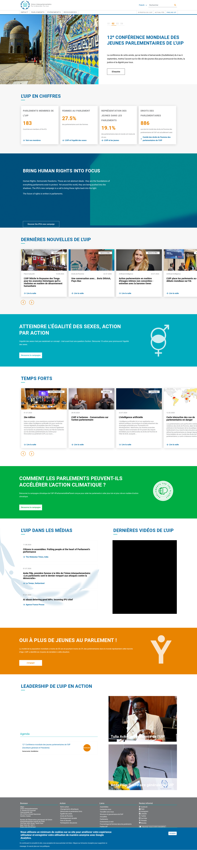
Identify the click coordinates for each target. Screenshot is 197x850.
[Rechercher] (175, 5)
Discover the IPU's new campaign (41, 224)
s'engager (31, 663)
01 (109, 23)
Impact (24, 12)
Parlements (38, 12)
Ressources (70, 12)
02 (113, 23)
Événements (54, 12)
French (141, 5)
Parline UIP (171, 12)
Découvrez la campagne (31, 355)
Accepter (172, 833)
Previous (23, 302)
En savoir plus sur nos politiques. (38, 846)
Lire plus (116, 79)
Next (31, 302)
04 (122, 23)
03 (117, 23)
